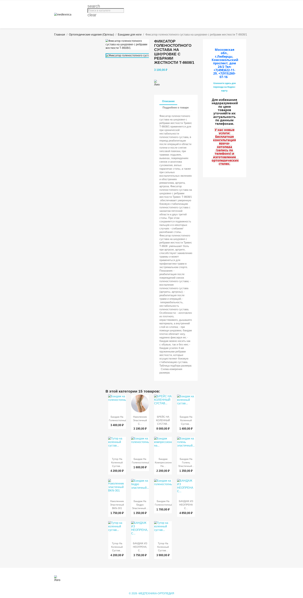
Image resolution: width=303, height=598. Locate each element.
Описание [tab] (168, 101)
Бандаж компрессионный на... (165, 462)
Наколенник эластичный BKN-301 (117, 505)
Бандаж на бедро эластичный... (140, 505)
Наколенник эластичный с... (140, 420)
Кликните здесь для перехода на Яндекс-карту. (224, 87)
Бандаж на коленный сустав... (186, 420)
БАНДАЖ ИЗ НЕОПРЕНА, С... (140, 547)
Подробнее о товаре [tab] (176, 107)
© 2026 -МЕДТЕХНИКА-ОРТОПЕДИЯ (151, 593)
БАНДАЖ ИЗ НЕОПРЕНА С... (186, 505)
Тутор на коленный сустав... (117, 462)
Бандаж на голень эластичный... (186, 462)
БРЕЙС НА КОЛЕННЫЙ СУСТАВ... (163, 420)
